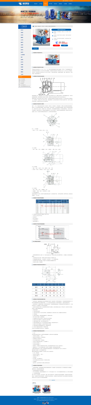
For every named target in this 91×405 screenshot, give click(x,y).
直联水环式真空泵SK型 (51, 26)
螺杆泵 (22, 42)
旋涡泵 (22, 59)
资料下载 (50, 3)
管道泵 (22, 32)
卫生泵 (22, 74)
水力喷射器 (23, 54)
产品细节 (64, 45)
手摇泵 (22, 64)
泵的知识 (55, 3)
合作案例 (65, 3)
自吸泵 (22, 44)
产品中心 (45, 3)
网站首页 (35, 3)
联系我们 (70, 3)
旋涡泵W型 (53, 380)
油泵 (21, 57)
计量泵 (22, 69)
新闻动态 (60, 3)
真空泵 (22, 47)
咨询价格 (56, 45)
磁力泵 (22, 52)
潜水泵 (22, 49)
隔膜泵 (22, 37)
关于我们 (40, 3)
